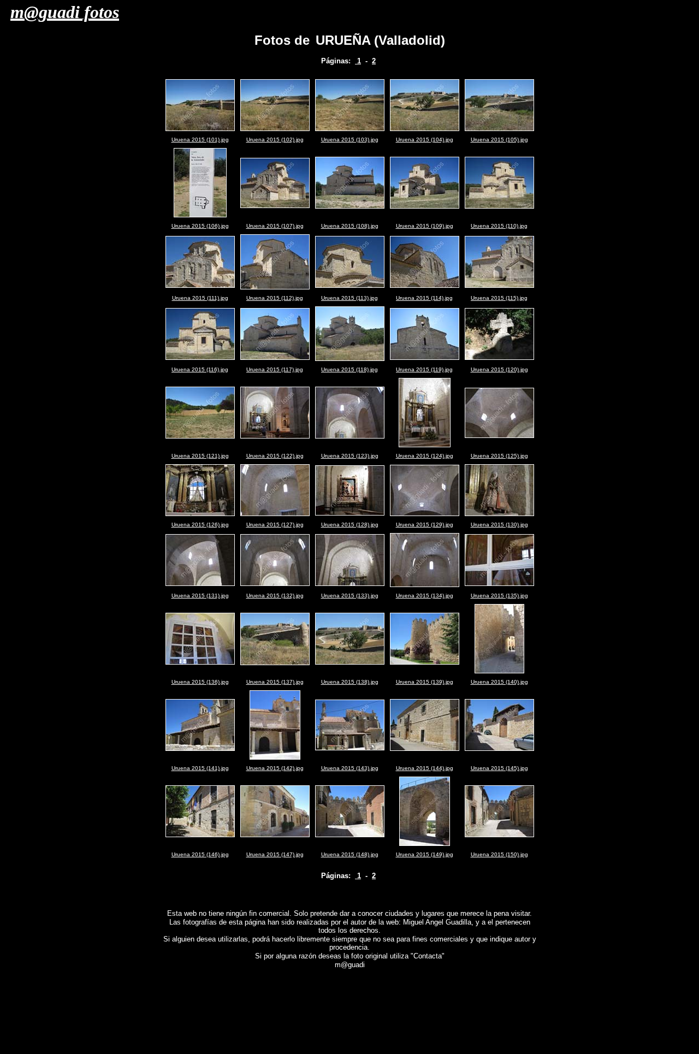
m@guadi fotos (64, 12)
